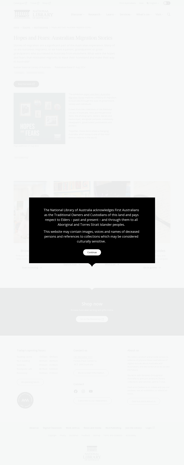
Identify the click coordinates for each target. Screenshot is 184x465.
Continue (92, 252)
